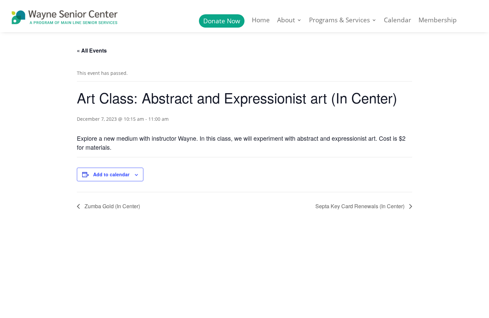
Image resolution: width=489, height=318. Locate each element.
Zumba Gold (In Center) (111, 206)
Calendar (397, 21)
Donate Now (221, 21)
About (286, 21)
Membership (437, 21)
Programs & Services (339, 21)
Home (261, 21)
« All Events (92, 50)
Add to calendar (111, 174)
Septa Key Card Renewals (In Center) (360, 206)
